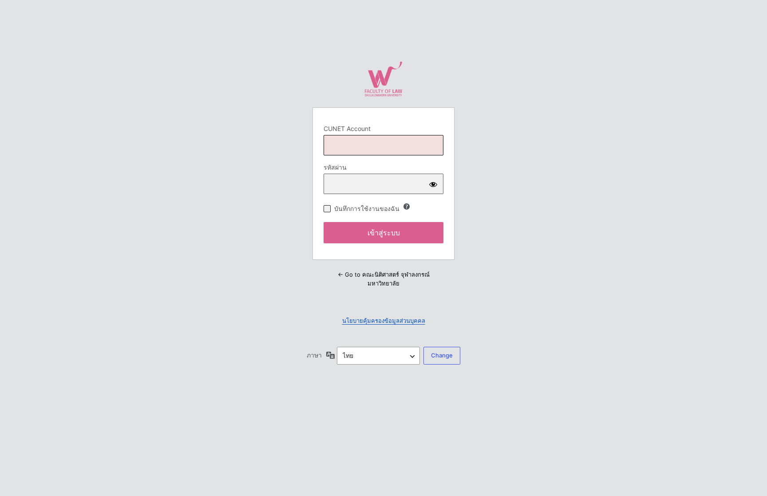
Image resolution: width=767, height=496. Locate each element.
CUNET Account (347, 128)
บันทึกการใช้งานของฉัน (366, 208)
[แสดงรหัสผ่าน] (433, 184)
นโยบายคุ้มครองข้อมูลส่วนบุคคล (383, 320)
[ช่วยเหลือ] (406, 206)
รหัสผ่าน (335, 167)
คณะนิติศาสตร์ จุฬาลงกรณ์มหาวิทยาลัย (383, 79)
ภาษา (314, 355)
